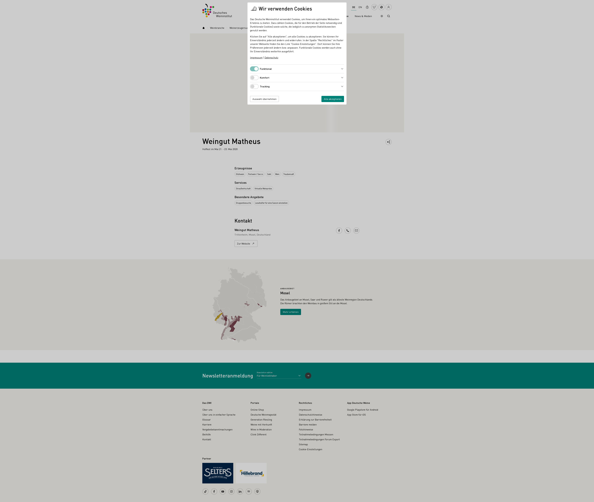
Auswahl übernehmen (264, 99)
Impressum (256, 57)
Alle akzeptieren (333, 99)
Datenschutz (271, 57)
